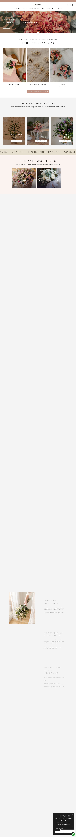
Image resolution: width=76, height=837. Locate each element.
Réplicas (62, 84)
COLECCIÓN (17, 8)
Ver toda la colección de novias (38, 91)
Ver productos (17, 141)
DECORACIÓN (50, 8)
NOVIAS (25, 8)
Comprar (6, 27)
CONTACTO (59, 8)
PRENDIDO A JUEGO (14, 84)
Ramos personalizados (36, 8)
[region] (38, 22)
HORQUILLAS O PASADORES (38, 84)
